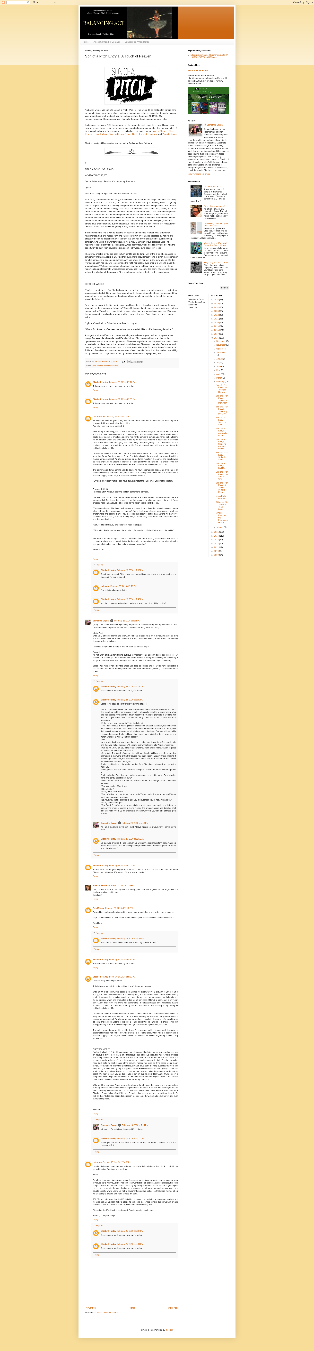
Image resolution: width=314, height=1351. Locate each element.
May (218, 370)
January (220, 527)
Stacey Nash (131, 134)
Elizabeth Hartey (100, 382)
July (218, 362)
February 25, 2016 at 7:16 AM (116, 1162)
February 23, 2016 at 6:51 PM (116, 416)
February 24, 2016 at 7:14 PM (135, 1125)
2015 (216, 532)
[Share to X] (135, 361)
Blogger (169, 1330)
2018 (216, 330)
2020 (216, 322)
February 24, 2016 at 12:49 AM (119, 908)
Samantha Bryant (101, 621)
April (218, 374)
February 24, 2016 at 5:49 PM (130, 700)
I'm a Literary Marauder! (214, 206)
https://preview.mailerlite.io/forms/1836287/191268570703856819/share (209, 56)
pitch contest (98, 365)
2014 (216, 536)
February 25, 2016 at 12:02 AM (130, 839)
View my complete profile (199, 174)
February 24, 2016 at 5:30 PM (122, 977)
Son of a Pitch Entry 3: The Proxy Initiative (222, 410)
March (219, 378)
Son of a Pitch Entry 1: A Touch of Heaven (222, 388)
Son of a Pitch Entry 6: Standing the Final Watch (222, 444)
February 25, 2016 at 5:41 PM (130, 1244)
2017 (216, 334)
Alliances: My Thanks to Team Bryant (222, 505)
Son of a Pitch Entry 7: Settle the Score (222, 456)
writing (115, 365)
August (219, 359)
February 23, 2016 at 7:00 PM (130, 570)
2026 (216, 300)
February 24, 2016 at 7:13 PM (135, 823)
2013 (216, 540)
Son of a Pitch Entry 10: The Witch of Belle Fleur (222, 487)
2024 (216, 307)
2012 (216, 543)
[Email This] (129, 361)
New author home (198, 70)
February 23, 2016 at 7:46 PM (130, 599)
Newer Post (91, 1308)
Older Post (172, 1308)
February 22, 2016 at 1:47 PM (122, 382)
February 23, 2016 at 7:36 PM (121, 885)
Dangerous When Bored (136, 41)
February (220, 382)
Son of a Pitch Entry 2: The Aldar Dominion (222, 399)
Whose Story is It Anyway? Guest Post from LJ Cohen (215, 244)
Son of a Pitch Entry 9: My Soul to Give (222, 475)
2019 (216, 326)
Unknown (97, 416)
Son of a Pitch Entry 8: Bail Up (222, 465)
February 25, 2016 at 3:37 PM (130, 1231)
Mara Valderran (116, 134)
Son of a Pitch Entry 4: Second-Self (222, 421)
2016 (216, 338)
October (220, 349)
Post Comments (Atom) (107, 1312)
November (221, 345)
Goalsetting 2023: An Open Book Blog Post (216, 224)
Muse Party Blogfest (221, 497)
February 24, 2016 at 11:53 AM (130, 938)
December (221, 341)
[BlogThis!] (132, 361)
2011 (216, 547)
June (218, 366)
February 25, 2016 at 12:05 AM (130, 1138)
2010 (216, 551)
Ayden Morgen (160, 131)
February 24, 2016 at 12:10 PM (130, 687)
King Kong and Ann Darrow (216, 263)
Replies (99, 565)
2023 (216, 311)
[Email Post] (124, 361)
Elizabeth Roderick (148, 134)
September (221, 352)
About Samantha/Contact (107, 41)
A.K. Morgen (98, 908)
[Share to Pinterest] (141, 361)
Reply (95, 390)
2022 (216, 315)
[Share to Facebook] (138, 361)
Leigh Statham (101, 134)
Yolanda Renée (169, 134)
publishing (108, 365)
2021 (216, 319)
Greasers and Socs (212, 186)
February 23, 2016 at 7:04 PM (122, 865)
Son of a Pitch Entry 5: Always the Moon (222, 432)
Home (85, 41)
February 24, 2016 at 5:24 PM (122, 959)
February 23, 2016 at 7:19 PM (123, 586)
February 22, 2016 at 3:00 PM (122, 399)
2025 (216, 303)
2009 (216, 555)
